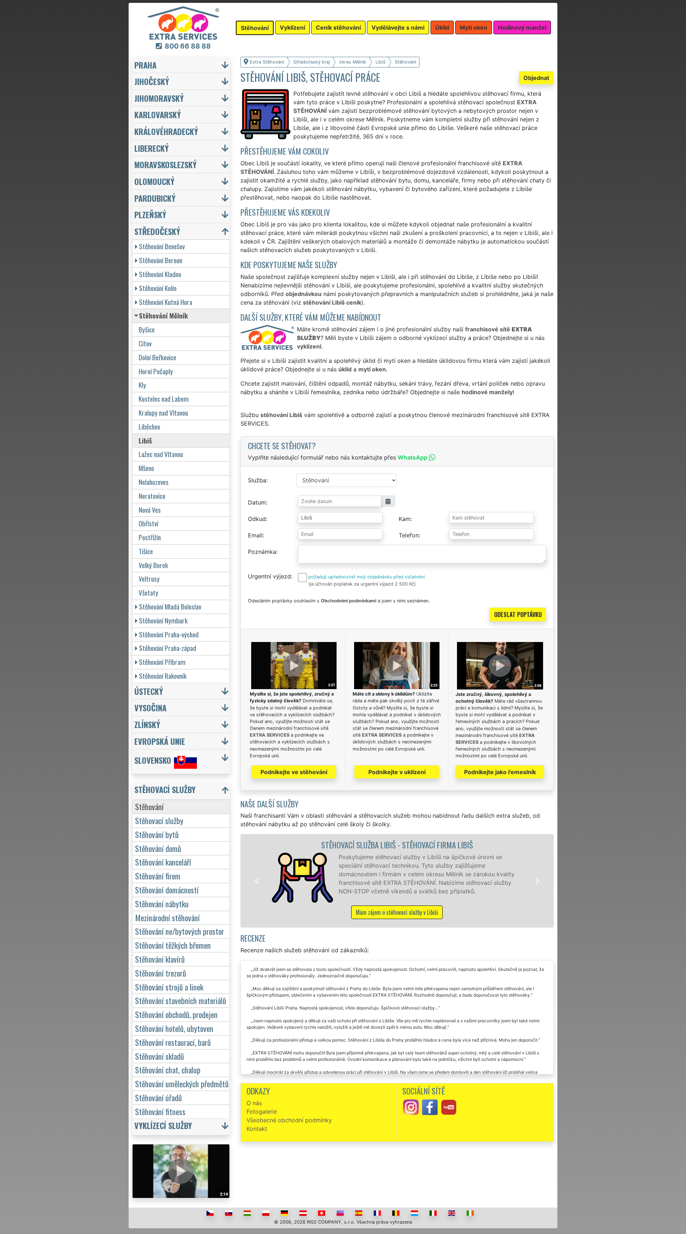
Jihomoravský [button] (159, 98)
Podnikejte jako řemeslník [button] (500, 772)
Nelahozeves (154, 482)
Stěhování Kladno (160, 274)
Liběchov (149, 426)
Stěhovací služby (159, 820)
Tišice (146, 551)
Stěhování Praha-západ (167, 648)
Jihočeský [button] (151, 81)
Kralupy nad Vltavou (163, 412)
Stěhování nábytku (162, 903)
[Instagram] (410, 1106)
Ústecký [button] (148, 691)
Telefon (409, 535)
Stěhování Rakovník (163, 676)
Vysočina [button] (150, 707)
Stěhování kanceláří (163, 862)
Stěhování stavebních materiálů (180, 1000)
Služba (257, 480)
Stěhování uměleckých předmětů (182, 1083)
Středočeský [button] (157, 231)
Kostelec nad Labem (164, 398)
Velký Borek (153, 565)
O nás (254, 1103)
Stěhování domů (158, 848)
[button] (257, 880)
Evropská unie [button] (159, 741)
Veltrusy (149, 578)
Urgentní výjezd (269, 576)
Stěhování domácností (167, 890)
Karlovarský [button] (157, 114)
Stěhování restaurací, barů (173, 1042)
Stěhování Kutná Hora (165, 302)
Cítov (145, 343)
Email (255, 535)
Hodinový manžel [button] (522, 27)
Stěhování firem (157, 876)
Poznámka (262, 551)
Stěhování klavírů (160, 959)
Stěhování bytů (157, 834)
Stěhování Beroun (160, 260)
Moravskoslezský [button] (165, 164)
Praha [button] (145, 65)
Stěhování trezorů (160, 973)
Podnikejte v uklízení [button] (397, 772)
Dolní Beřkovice (157, 357)
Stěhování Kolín (158, 288)
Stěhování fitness (160, 1111)
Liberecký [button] (151, 148)
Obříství (148, 523)
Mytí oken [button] (473, 27)
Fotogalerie (262, 1111)
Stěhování (149, 806)
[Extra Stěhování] (183, 22)
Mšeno (146, 468)
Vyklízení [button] (292, 27)
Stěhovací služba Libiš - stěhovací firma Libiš (397, 845)
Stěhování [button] (255, 27)
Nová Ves (150, 510)
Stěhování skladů (159, 1056)
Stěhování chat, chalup (167, 1069)
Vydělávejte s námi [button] (398, 27)
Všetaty (148, 592)
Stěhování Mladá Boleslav (170, 606)
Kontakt (257, 1128)
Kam (405, 518)
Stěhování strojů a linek (169, 987)
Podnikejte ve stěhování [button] (293, 772)
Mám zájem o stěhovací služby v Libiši (397, 912)
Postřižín (150, 537)
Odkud (257, 518)
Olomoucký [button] (154, 181)
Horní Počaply (156, 371)
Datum (257, 502)
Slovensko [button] (152, 760)
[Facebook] (429, 1106)
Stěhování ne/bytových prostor (179, 931)
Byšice (147, 329)
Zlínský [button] (147, 724)
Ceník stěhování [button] (338, 27)
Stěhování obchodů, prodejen (176, 1014)
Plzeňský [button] (150, 214)
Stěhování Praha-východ (169, 634)
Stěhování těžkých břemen (173, 945)
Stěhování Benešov (162, 246)
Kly (142, 385)
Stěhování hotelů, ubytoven (174, 1028)
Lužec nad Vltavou (161, 454)
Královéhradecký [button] (166, 131)
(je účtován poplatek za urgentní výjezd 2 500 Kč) (362, 584)
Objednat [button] (536, 77)
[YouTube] (448, 1106)
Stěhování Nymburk (163, 620)
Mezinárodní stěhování (167, 917)
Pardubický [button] (154, 198)
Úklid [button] (442, 27)
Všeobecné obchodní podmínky (289, 1120)
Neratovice (152, 496)
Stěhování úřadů (158, 1097)
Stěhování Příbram (162, 662)
